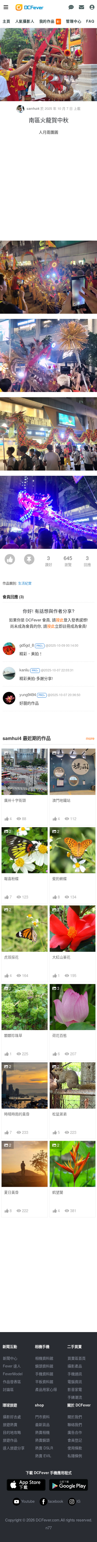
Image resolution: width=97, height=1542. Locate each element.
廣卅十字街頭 (15, 800)
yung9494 (27, 694)
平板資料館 (44, 1381)
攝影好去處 (12, 1416)
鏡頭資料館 (44, 1365)
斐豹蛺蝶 (59, 878)
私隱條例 (75, 1455)
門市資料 (42, 1416)
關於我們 (75, 1416)
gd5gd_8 (26, 645)
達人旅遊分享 (14, 1447)
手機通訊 (75, 1373)
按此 (60, 619)
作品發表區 (12, 1381)
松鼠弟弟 (59, 1113)
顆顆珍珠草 (13, 1035)
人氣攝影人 (24, 21)
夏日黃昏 (11, 1192)
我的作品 (50, 21)
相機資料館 (44, 1358)
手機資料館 (44, 1373)
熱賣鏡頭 (42, 1440)
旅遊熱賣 (10, 1424)
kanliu (24, 669)
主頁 (6, 21)
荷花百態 (59, 1035)
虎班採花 (11, 957)
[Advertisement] (48, 189)
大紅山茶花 (61, 957)
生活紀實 (25, 583)
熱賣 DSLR (44, 1447)
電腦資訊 (75, 1381)
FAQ (90, 21)
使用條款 (75, 1447)
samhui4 (33, 108)
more (90, 738)
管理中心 (73, 21)
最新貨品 (42, 1424)
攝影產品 (75, 1365)
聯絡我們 (75, 1424)
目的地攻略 (12, 1432)
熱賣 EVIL (43, 1455)
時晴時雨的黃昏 (16, 1113)
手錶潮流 (75, 1397)
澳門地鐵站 (61, 800)
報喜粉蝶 (11, 878)
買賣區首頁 (77, 1358)
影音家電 (75, 1389)
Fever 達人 (12, 1365)
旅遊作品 (10, 1440)
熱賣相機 (42, 1432)
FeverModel (13, 1373)
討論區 (8, 1389)
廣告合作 (75, 1432)
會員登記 (75, 1440)
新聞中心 (10, 1358)
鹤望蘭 (57, 1192)
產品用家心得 (46, 1389)
